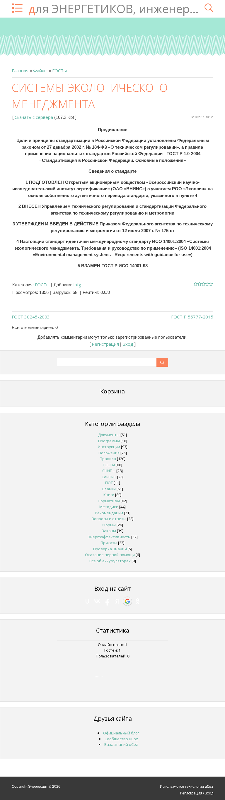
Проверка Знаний (110, 548)
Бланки (109, 488)
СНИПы (108, 470)
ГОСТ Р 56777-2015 (192, 317)
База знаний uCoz (121, 744)
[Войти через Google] (127, 601)
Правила (108, 458)
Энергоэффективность (109, 536)
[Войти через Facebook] (107, 601)
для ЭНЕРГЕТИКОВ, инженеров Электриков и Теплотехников (113, 9)
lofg (77, 284)
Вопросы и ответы (109, 518)
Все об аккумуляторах (110, 560)
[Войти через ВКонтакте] (97, 601)
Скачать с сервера (34, 117)
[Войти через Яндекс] (117, 601)
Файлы (40, 70)
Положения (109, 452)
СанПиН (109, 476)
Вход (127, 344)
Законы (109, 530)
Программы (109, 440)
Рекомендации (109, 512)
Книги (108, 494)
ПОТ (109, 482)
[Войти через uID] (87, 601)
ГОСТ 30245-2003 (31, 317)
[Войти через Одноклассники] (137, 601)
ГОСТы (59, 70)
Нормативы (109, 500)
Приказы (108, 542)
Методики (108, 506)
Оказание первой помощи (110, 554)
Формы (109, 524)
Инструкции (109, 446)
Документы (109, 434)
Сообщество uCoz (121, 738)
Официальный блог (121, 733)
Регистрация (105, 344)
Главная (20, 70)
